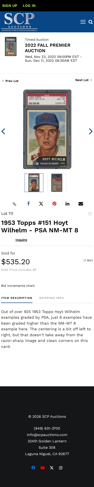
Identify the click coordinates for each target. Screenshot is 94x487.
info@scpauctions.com (47, 435)
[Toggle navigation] (83, 22)
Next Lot (82, 80)
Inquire (21, 240)
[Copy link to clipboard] (14, 204)
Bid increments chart (18, 285)
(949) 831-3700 (47, 428)
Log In (29, 5)
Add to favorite (90, 214)
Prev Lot (11, 81)
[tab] (16, 299)
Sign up (9, 5)
